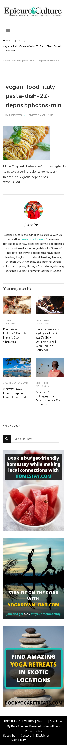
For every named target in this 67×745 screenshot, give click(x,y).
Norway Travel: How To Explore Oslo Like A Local (14, 393)
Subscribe (9, 735)
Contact (26, 735)
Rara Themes (19, 726)
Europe (20, 41)
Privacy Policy (33, 731)
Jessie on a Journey (33, 239)
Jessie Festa (15, 115)
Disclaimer (42, 735)
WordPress (52, 726)
